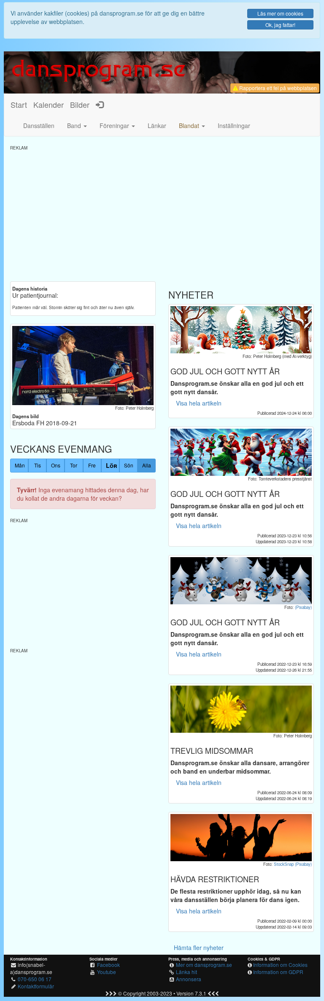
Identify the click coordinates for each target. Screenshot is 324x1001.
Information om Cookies (280, 964)
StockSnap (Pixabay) (293, 864)
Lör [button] (111, 465)
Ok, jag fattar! (280, 24)
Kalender (48, 104)
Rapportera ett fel (277, 87)
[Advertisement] (162, 210)
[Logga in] (99, 104)
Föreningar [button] (115, 125)
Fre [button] (92, 465)
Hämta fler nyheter (199, 947)
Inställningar (234, 125)
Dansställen (38, 125)
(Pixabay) (303, 607)
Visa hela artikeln (198, 403)
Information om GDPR (278, 971)
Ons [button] (55, 465)
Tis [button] (37, 465)
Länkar (157, 125)
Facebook (108, 964)
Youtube (106, 971)
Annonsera (188, 978)
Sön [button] (128, 465)
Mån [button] (20, 465)
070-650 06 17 (34, 978)
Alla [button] (146, 465)
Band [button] (75, 125)
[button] (192, 125)
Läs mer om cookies (280, 13)
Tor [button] (73, 465)
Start (19, 104)
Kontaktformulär (36, 986)
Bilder (79, 104)
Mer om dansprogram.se (204, 964)
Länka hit (186, 971)
